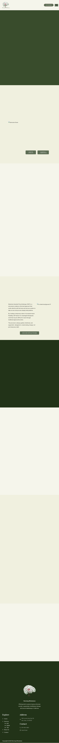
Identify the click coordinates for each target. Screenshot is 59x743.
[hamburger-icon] (56, 5)
